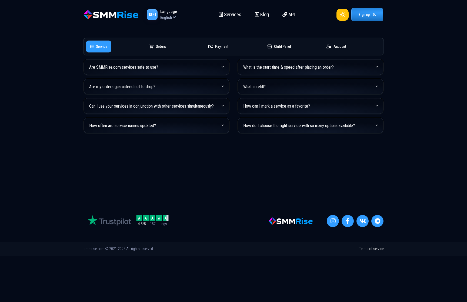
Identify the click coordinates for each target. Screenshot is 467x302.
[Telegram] (377, 221)
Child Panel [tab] (282, 46)
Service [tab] (101, 46)
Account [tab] (339, 46)
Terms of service (371, 249)
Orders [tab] (161, 46)
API (291, 14)
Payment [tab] (221, 46)
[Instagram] (333, 221)
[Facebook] (348, 221)
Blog (264, 14)
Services (232, 14)
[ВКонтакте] (362, 221)
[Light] (342, 15)
